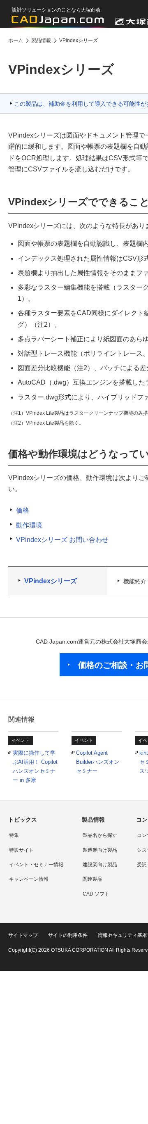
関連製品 (92, 879)
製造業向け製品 (100, 850)
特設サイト (21, 850)
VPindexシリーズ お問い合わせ (62, 539)
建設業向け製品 (100, 864)
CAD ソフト (96, 894)
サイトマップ (23, 935)
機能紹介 (134, 581)
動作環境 (29, 525)
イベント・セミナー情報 (36, 864)
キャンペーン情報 (29, 879)
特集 (14, 835)
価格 (22, 510)
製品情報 (93, 819)
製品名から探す (100, 835)
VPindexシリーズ (50, 581)
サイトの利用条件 (68, 935)
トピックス (22, 819)
